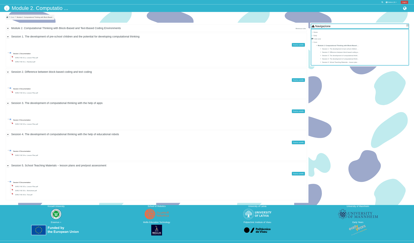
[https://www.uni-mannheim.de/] (358, 214)
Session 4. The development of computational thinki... (340, 59)
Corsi (315, 42)
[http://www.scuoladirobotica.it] (157, 214)
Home (316, 32)
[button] (382, 2)
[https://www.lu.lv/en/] (257, 214)
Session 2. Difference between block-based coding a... (340, 52)
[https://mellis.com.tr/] (156, 230)
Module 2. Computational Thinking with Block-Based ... (338, 45)
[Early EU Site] (404, 9)
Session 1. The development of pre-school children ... (340, 49)
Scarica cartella (298, 45)
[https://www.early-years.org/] (358, 230)
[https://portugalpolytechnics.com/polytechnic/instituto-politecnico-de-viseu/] (257, 230)
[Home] (6, 8)
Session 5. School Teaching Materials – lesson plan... (340, 62)
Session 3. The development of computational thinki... (340, 55)
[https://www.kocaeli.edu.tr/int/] (56, 214)
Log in (404, 2)
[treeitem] (360, 47)
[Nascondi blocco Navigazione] (407, 26)
